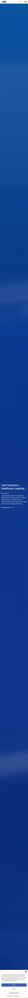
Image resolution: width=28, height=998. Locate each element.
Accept (14, 985)
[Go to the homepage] (3, 2)
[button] (26, 971)
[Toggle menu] (25, 2)
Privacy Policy (10, 996)
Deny (14, 989)
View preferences (14, 993)
